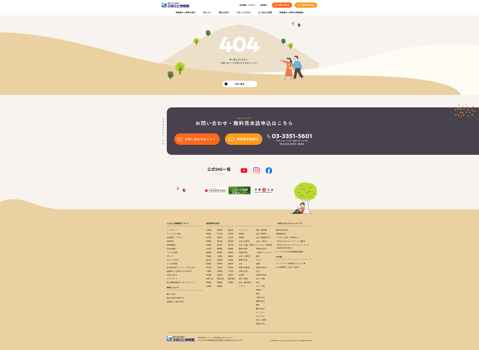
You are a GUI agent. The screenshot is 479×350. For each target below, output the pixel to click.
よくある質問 (172, 263)
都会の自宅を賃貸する (175, 298)
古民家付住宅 (261, 275)
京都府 (219, 263)
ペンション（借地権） (264, 245)
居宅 (257, 256)
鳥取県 (219, 282)
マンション (260, 312)
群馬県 (208, 263)
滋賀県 (219, 260)
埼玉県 (208, 267)
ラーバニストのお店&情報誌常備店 (289, 251)
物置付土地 (260, 323)
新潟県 (208, 282)
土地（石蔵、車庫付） (247, 245)
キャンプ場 (260, 286)
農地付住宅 (260, 308)
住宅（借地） (244, 278)
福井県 (219, 237)
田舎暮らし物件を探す (186, 12)
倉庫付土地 (243, 260)
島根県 (219, 286)
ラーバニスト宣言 (174, 233)
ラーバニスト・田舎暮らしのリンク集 (290, 263)
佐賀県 (230, 260)
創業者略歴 (171, 245)
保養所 (241, 237)
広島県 (230, 233)
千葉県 (208, 271)
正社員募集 (171, 248)
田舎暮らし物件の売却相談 (291, 12)
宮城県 (208, 241)
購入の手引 (224, 12)
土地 (257, 271)
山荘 (240, 263)
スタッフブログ (243, 12)
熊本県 (230, 267)
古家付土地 (243, 271)
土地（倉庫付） (262, 233)
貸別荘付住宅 (261, 267)
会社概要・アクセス (247, 5)
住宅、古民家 (261, 320)
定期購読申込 (281, 233)
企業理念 (263, 5)
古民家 (241, 275)
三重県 (219, 256)
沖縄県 (230, 282)
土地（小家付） (262, 241)
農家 (257, 305)
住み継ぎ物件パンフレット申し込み (181, 267)
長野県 (219, 230)
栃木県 (208, 260)
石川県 (219, 233)
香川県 (230, 245)
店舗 (257, 263)
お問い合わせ (172, 275)
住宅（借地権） (262, 230)
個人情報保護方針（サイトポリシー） (181, 282)
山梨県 (208, 286)
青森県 (208, 233)
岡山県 (230, 230)
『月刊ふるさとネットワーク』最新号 (290, 241)
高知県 (230, 252)
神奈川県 (209, 278)
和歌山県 (220, 278)
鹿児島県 (231, 278)
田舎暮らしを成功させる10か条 (179, 271)
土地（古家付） (245, 241)
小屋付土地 (260, 297)
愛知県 (219, 252)
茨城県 (208, 256)
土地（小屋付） (245, 256)
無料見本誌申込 (282, 230)
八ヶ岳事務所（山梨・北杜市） (288, 267)
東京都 (208, 275)
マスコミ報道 (172, 252)
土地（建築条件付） (264, 237)
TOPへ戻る (239, 83)
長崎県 (230, 263)
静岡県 (219, 248)
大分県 (230, 271)
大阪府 (219, 267)
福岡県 (230, 256)
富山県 (219, 241)
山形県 (208, 248)
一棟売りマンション (264, 252)
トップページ (172, 230)
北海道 (208, 230)
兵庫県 (219, 271)
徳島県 (230, 241)
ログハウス (260, 316)
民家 (257, 293)
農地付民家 (243, 248)
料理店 (241, 233)
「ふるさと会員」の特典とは (287, 237)
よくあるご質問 (265, 12)
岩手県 (208, 237)
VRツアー (207, 12)
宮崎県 (230, 275)
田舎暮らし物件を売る (175, 301)
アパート (242, 286)
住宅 (257, 282)
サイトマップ (172, 278)
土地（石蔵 (260, 278)
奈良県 (219, 275)
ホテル (258, 260)
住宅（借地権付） (246, 282)
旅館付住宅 (260, 301)
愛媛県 (230, 248)
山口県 (230, 237)
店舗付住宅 (243, 252)
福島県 (208, 252)
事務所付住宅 (261, 248)
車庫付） (259, 290)
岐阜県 (219, 245)
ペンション (243, 230)
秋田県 (208, 245)
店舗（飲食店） (245, 267)
